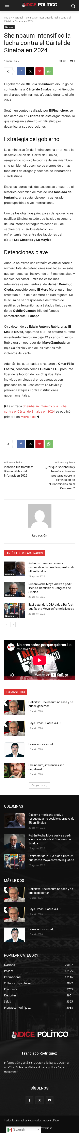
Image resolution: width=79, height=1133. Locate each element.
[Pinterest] (39, 71)
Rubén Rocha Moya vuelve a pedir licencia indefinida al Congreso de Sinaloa (50, 588)
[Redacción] (39, 516)
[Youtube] (49, 1100)
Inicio (7, 17)
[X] (30, 71)
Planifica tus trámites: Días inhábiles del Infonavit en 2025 (18, 471)
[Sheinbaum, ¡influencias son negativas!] (14, 770)
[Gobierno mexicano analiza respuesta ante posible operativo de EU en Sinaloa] (14, 569)
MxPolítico (28, 417)
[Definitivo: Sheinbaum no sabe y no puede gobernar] (14, 707)
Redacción (39, 535)
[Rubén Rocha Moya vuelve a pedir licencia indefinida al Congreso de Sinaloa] (14, 589)
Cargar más (38, 785)
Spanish (18, 1129)
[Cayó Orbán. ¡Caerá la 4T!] (14, 728)
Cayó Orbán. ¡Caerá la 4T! (45, 723)
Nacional (18, 17)
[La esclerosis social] (14, 749)
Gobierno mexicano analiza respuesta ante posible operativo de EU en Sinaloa (51, 567)
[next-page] (13, 624)
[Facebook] (21, 71)
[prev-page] (6, 624)
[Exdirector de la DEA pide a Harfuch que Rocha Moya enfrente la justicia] (14, 610)
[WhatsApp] (49, 71)
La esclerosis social (41, 744)
